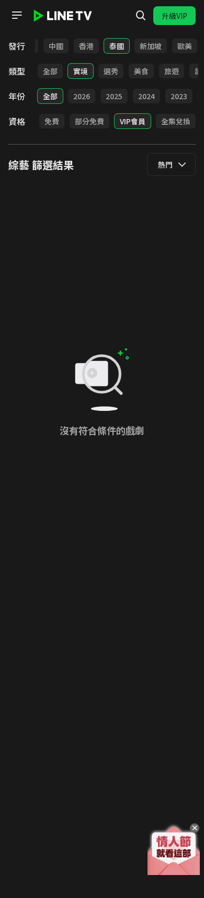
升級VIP (174, 15)
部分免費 (89, 121)
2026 (81, 96)
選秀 (111, 71)
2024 (146, 96)
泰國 (116, 46)
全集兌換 (175, 121)
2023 (179, 96)
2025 (114, 96)
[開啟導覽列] (16, 15)
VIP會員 (132, 121)
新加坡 (151, 46)
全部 (50, 71)
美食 (141, 71)
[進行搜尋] (140, 15)
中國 (56, 46)
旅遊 (171, 71)
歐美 (184, 46)
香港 (86, 46)
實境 (80, 71)
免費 (51, 121)
